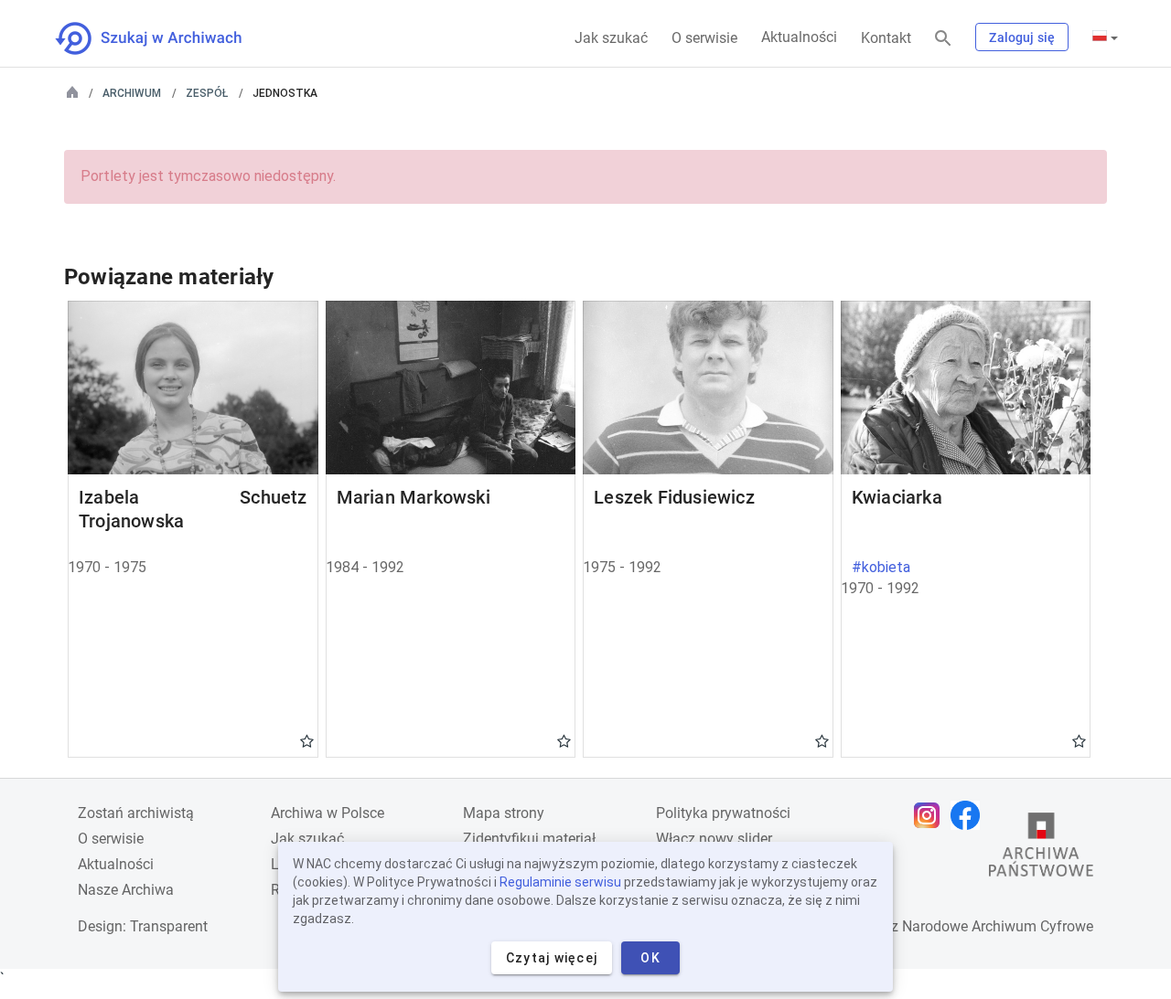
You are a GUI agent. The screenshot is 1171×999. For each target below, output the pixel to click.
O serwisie (704, 38)
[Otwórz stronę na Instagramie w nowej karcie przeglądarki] (931, 815)
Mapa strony (503, 813)
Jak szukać (611, 38)
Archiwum (131, 93)
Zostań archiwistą (136, 813)
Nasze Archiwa (126, 889)
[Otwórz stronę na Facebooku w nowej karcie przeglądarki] (970, 815)
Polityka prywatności (723, 813)
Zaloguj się (1022, 37)
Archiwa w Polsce (327, 813)
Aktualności (799, 37)
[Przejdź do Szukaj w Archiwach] (165, 38)
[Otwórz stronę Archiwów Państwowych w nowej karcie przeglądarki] (1041, 849)
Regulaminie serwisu (560, 882)
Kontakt (886, 38)
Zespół (207, 93)
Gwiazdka (307, 740)
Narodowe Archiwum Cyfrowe (997, 926)
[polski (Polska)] (1105, 37)
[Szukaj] (943, 39)
